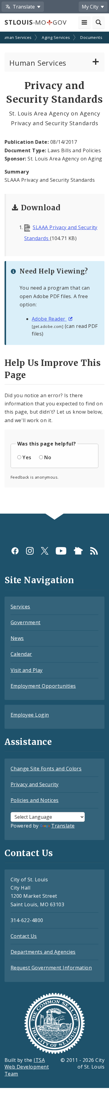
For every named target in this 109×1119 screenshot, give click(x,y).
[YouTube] (61, 551)
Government (26, 622)
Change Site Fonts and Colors (46, 768)
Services (20, 606)
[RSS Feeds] (94, 551)
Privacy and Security (35, 784)
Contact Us (24, 936)
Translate (62, 825)
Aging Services (56, 37)
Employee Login (30, 714)
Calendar (21, 654)
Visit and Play (27, 670)
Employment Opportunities (43, 686)
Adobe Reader (49, 318)
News (17, 638)
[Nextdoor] (78, 551)
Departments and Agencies (43, 952)
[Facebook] (15, 551)
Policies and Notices (35, 800)
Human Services (37, 63)
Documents (91, 37)
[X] (44, 551)
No (47, 457)
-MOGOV (35, 22)
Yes (26, 457)
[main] (54, 273)
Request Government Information (51, 967)
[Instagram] (30, 551)
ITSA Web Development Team (27, 1067)
